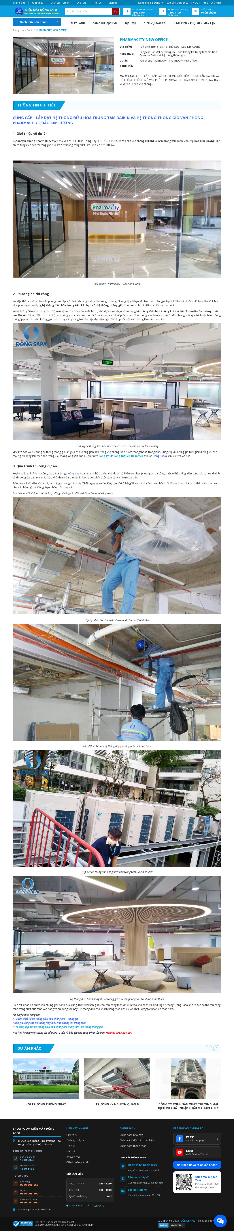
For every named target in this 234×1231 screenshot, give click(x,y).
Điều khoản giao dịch (78, 1162)
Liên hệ (113, 2)
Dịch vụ (81, 2)
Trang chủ (19, 2)
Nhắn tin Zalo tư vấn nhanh (199, 1164)
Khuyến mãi (73, 1157)
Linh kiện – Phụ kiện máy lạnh (195, 23)
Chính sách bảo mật (131, 1135)
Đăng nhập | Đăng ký (150, 2)
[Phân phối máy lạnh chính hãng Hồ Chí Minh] (35, 11)
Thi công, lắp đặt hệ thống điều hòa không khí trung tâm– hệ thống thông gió (58, 1026)
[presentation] (209, 1048)
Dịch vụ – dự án (60, 2)
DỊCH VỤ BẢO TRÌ (155, 23)
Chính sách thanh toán (133, 1146)
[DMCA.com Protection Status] (171, 1227)
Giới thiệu (37, 2)
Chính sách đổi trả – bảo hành (137, 1140)
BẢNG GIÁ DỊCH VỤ (105, 23)
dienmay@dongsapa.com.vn (34, 1209)
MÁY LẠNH (78, 23)
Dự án (30, 30)
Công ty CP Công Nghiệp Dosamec (121, 456)
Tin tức (97, 2)
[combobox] (92, 11)
